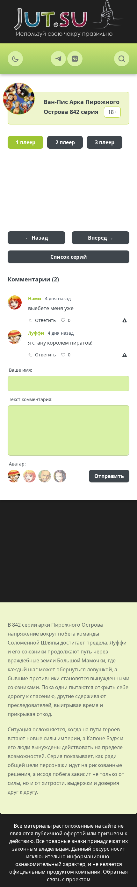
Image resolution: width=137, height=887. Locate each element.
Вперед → (100, 237)
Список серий (68, 256)
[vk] (75, 58)
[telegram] (58, 58)
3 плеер (104, 142)
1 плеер (25, 142)
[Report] (125, 320)
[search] (121, 58)
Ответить (45, 320)
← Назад (36, 237)
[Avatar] (14, 476)
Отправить (109, 476)
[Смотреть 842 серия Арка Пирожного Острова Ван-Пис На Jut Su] (68, 18)
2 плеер (65, 142)
